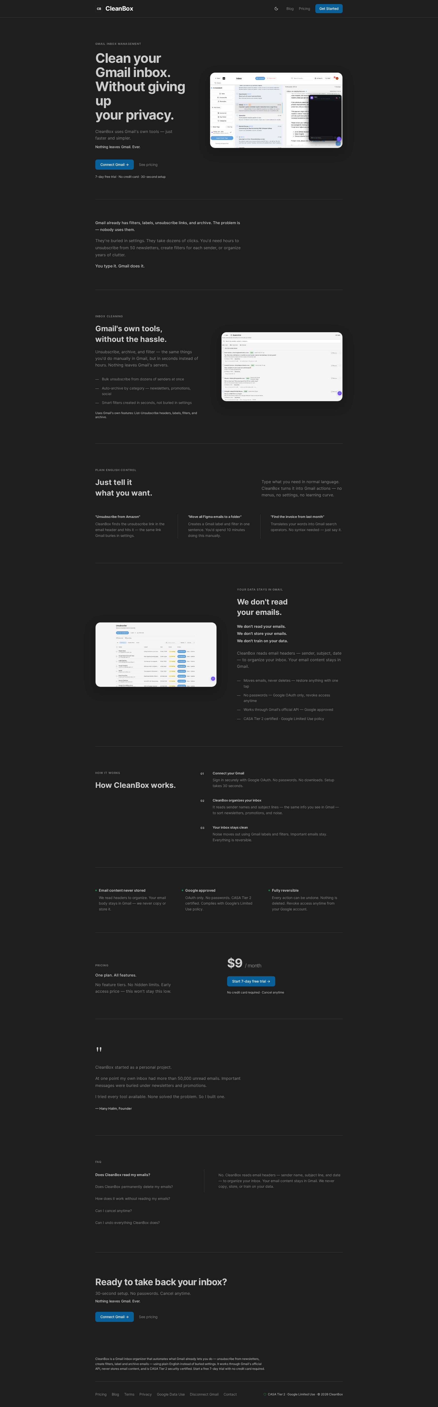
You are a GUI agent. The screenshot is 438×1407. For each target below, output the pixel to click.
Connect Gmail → (114, 164)
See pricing (148, 164)
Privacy (145, 1394)
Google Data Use (171, 1394)
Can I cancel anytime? (113, 1210)
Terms (129, 1394)
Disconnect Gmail (204, 1394)
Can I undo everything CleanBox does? (127, 1222)
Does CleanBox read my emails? (122, 1174)
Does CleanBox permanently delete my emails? (134, 1186)
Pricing (304, 8)
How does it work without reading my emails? (132, 1198)
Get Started (329, 8)
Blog (290, 8)
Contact (230, 1394)
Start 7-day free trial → (251, 981)
